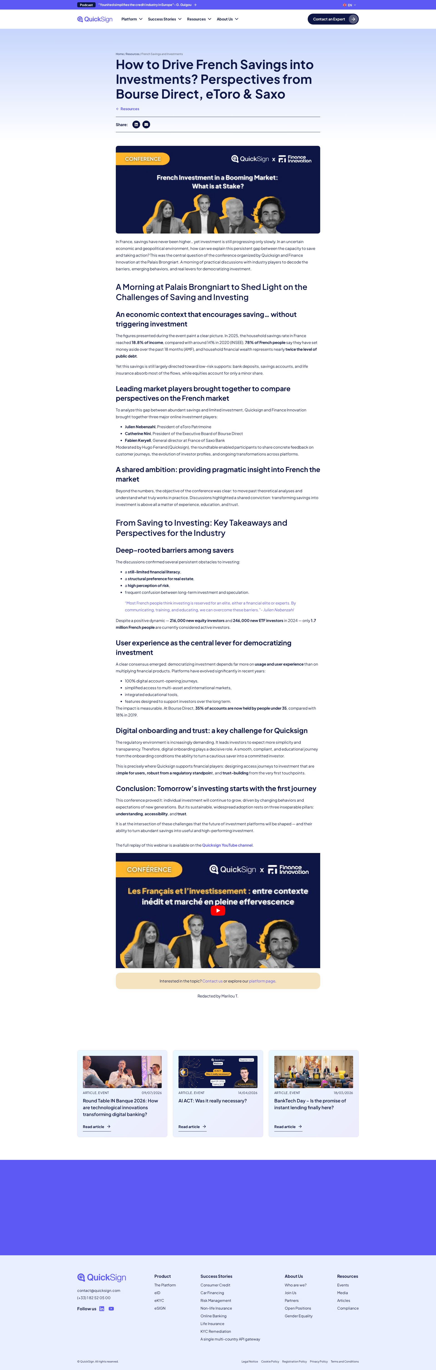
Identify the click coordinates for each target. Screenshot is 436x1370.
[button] (136, 124)
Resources (132, 54)
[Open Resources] (209, 19)
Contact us (212, 980)
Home (120, 54)
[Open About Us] (236, 19)
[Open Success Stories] (180, 19)
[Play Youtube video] (218, 910)
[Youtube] (111, 1308)
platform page (262, 980)
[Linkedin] (101, 1308)
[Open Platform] (141, 19)
